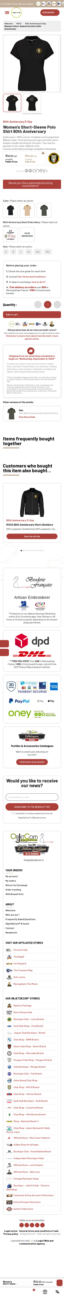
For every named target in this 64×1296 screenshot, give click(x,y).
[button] (50, 12)
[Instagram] (27, 1225)
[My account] (19, 1292)
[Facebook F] (21, 1225)
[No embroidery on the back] (27, 234)
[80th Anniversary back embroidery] (10, 234)
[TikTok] (37, 1225)
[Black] (10, 210)
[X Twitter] (32, 1225)
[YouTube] (42, 1225)
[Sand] (27, 210)
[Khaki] (44, 210)
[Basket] (32, 1292)
